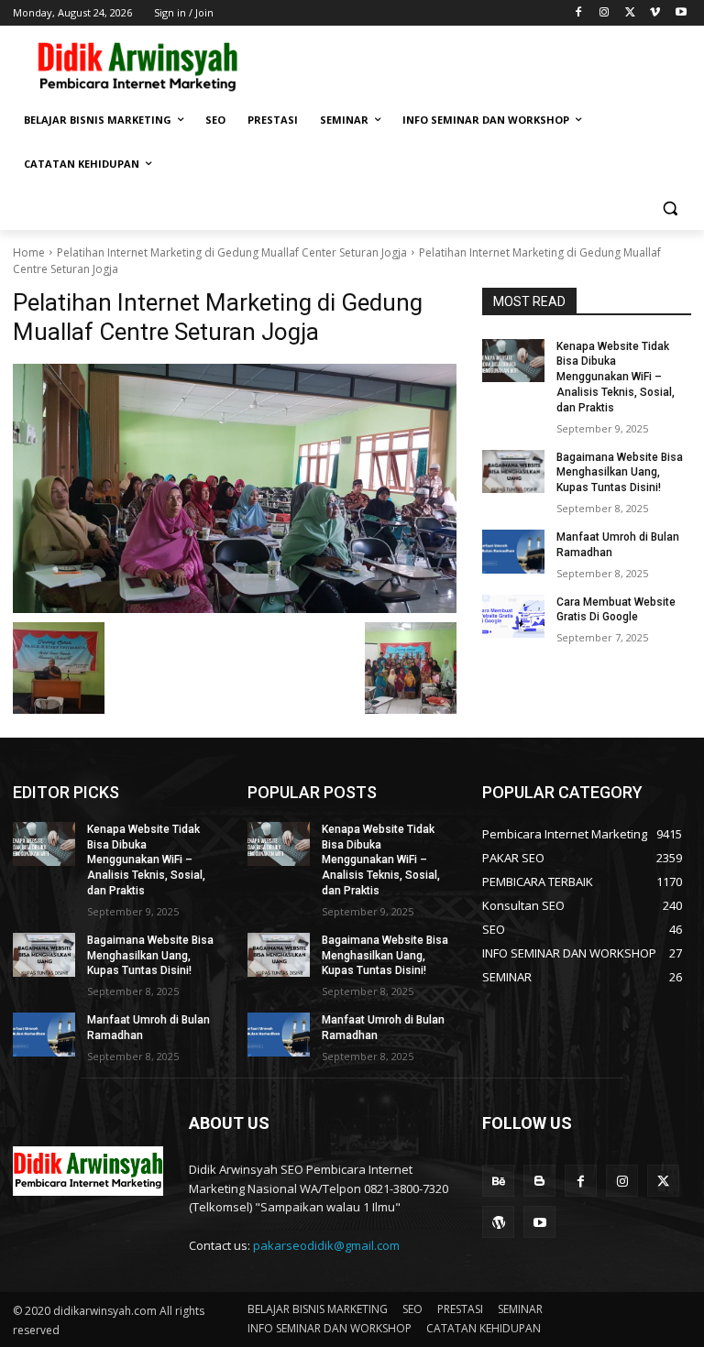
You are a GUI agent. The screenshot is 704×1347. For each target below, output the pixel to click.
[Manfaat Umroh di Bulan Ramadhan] (513, 552)
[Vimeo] (655, 13)
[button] (669, 208)
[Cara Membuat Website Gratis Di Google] (513, 617)
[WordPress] (498, 1222)
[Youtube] (680, 13)
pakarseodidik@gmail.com (326, 1245)
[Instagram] (604, 13)
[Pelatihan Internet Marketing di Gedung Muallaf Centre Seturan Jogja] (234, 488)
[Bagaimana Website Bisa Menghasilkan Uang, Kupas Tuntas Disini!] (513, 472)
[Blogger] (539, 1181)
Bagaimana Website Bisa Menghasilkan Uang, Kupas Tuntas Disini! (619, 473)
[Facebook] (578, 13)
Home (29, 252)
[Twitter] (630, 13)
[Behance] (498, 1181)
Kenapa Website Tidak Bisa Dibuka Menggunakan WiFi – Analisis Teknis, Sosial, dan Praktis (615, 377)
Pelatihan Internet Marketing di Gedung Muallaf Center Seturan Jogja (232, 252)
